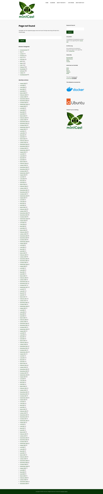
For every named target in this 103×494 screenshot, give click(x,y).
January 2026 (23, 97)
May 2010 (22, 451)
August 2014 (23, 354)
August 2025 (23, 106)
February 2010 (23, 457)
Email (67, 69)
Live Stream (71, 2)
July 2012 (22, 401)
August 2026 (23, 83)
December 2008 (24, 481)
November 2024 (24, 123)
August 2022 (23, 175)
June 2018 (22, 270)
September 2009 (24, 466)
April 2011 (22, 430)
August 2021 (23, 197)
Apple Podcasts (69, 58)
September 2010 (24, 443)
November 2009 (24, 462)
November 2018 (23, 260)
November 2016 (23, 302)
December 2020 (24, 213)
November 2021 (23, 192)
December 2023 (24, 144)
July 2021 (22, 199)
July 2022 (22, 177)
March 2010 (22, 455)
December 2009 (24, 460)
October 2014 (23, 350)
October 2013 (23, 373)
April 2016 (22, 316)
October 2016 (23, 304)
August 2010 (23, 445)
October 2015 (23, 327)
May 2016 (22, 314)
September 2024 (24, 127)
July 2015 (22, 333)
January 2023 (23, 165)
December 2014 (24, 346)
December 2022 (24, 167)
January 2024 (23, 142)
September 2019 (24, 241)
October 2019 (23, 239)
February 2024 (23, 140)
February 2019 (23, 255)
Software (22, 71)
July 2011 (22, 424)
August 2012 (23, 399)
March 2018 (22, 276)
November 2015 (23, 325)
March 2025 (23, 116)
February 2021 (23, 209)
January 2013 (23, 390)
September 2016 (24, 306)
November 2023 (24, 146)
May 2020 (22, 226)
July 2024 (22, 131)
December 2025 (24, 98)
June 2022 (22, 178)
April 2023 (22, 159)
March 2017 (22, 297)
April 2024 (22, 137)
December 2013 (23, 369)
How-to (22, 57)
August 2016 (23, 308)
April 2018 (22, 274)
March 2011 (22, 432)
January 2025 (23, 119)
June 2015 (22, 335)
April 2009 (22, 474)
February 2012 (23, 411)
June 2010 (22, 449)
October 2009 (23, 464)
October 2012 (23, 396)
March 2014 (22, 363)
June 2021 (22, 201)
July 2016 (22, 310)
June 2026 (22, 87)
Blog (21, 52)
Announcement (23, 50)
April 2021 (22, 205)
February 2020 (23, 232)
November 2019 (23, 237)
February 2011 (23, 434)
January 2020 (23, 234)
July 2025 (22, 108)
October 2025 (23, 102)
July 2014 (22, 356)
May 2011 (22, 428)
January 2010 (23, 458)
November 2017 (23, 283)
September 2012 (24, 397)
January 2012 (23, 413)
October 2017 (23, 285)
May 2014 (22, 359)
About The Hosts (61, 2)
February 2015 (23, 342)
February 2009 (23, 477)
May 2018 (22, 272)
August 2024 (23, 129)
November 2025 (24, 100)
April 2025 (22, 114)
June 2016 (22, 312)
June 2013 (22, 380)
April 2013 (22, 384)
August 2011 (22, 422)
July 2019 (22, 245)
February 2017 (23, 298)
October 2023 (23, 148)
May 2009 (22, 472)
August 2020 (23, 220)
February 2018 (23, 277)
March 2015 (22, 340)
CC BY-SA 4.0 (69, 78)
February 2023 (23, 163)
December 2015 (23, 323)
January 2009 (23, 479)
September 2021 (24, 196)
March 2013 (22, 386)
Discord (68, 70)
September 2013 (24, 375)
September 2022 (24, 173)
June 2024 (22, 133)
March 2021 (22, 207)
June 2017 (22, 291)
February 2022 (23, 186)
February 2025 (23, 117)
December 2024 (24, 121)
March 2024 (23, 138)
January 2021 (23, 211)
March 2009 (23, 476)
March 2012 (22, 409)
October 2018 (23, 262)
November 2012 (23, 394)
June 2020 (22, 224)
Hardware (22, 55)
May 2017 (22, 293)
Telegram (68, 72)
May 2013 (22, 382)
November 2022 (24, 169)
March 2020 (23, 230)
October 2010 (23, 441)
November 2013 (23, 371)
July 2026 (22, 85)
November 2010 (23, 439)
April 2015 (22, 338)
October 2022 (23, 171)
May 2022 (22, 180)
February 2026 (23, 95)
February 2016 (23, 319)
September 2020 (24, 218)
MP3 (21, 61)
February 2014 (23, 365)
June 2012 (22, 403)
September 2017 (24, 287)
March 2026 (23, 93)
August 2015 (23, 331)
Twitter (21, 73)
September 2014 (24, 352)
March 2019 (22, 253)
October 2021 (23, 194)
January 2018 (23, 279)
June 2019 (22, 247)
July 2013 (22, 378)
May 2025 (22, 112)
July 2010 (22, 447)
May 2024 (22, 135)
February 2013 (23, 388)
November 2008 (24, 483)
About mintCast (80, 2)
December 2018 (23, 258)
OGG (21, 65)
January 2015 (23, 344)
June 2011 (22, 426)
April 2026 (22, 91)
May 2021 (22, 203)
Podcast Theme (64, 491)
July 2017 (22, 289)
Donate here (71, 51)
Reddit (67, 73)
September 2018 (24, 264)
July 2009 (22, 470)
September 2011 (23, 420)
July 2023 (22, 154)
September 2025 (24, 104)
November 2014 (23, 348)
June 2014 (22, 357)
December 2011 (23, 415)
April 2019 (22, 251)
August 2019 (23, 243)
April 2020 (22, 228)
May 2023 (22, 157)
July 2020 (22, 222)
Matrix (67, 68)
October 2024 (23, 125)
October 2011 (23, 418)
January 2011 (23, 436)
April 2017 (22, 295)
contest (22, 53)
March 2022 (23, 184)
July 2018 (22, 268)
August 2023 (23, 152)
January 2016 (23, 321)
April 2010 (22, 453)
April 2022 (22, 182)
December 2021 (23, 190)
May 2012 (22, 405)
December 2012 (23, 392)
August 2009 (23, 468)
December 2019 (23, 236)
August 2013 (23, 377)
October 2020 (23, 217)
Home (47, 2)
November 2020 (24, 215)
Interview (22, 59)
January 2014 (23, 367)
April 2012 (22, 407)
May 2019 (22, 249)
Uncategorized (23, 74)
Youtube (68, 61)
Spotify (67, 60)
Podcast (22, 67)
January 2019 (23, 257)
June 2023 (22, 156)
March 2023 (23, 161)
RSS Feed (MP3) (69, 57)
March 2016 (22, 317)
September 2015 (24, 329)
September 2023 (24, 150)
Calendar (52, 2)
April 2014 (22, 361)
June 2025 (22, 110)
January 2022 (23, 188)
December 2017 (23, 281)
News (21, 63)
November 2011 (23, 417)
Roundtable (23, 69)
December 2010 (23, 437)
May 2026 (22, 89)
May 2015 (22, 337)
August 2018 (23, 266)
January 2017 (23, 300)
